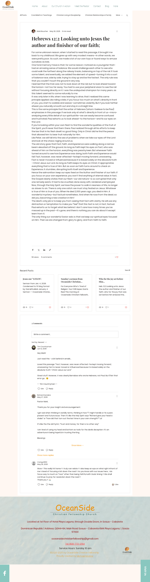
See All (127, 270)
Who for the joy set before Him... (111, 280)
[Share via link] (50, 250)
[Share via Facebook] (33, 250)
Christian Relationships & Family (98, 15)
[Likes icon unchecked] (38, 388)
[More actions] (117, 31)
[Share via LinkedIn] (44, 250)
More (118, 15)
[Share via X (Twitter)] (38, 250)
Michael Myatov (85, 556)
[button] (127, 15)
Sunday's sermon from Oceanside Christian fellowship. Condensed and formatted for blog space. (74, 280)
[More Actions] (117, 347)
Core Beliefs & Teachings (41, 15)
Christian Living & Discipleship (68, 15)
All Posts (23, 15)
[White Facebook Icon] (4, 573)
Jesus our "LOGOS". (32, 278)
